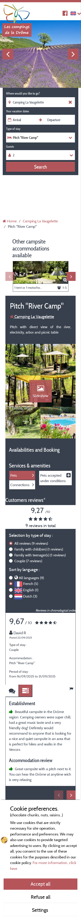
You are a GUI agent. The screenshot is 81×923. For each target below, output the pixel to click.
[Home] (17, 12)
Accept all (40, 884)
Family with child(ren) (38, 549)
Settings (40, 910)
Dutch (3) (30, 596)
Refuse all (40, 897)
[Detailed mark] (25, 691)
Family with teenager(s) (40, 555)
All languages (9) (31, 577)
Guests (10, 146)
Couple (28, 561)
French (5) (30, 583)
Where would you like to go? (23, 93)
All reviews (31, 543)
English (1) (30, 590)
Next (73, 54)
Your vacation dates (17, 111)
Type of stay (13, 129)
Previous (7, 54)
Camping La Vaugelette (34, 316)
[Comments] (12, 691)
